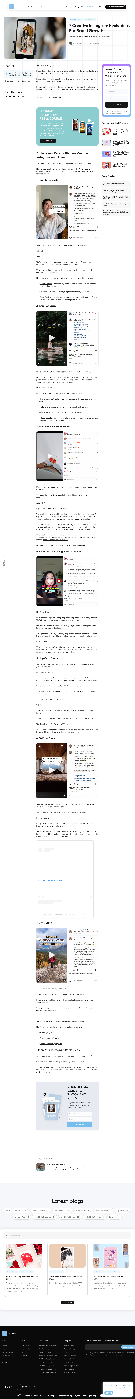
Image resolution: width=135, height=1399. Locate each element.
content (84, 487)
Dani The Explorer (47, 297)
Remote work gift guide (49, 1038)
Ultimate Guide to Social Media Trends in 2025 (121, 143)
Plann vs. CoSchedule (71, 1372)
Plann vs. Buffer (69, 1352)
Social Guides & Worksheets (48, 1352)
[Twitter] (10, 97)
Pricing (76, 7)
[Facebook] (6, 97)
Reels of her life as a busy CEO (55, 539)
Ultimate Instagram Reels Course (51, 115)
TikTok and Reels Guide (46, 1359)
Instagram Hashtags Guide (47, 1372)
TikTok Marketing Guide (46, 1366)
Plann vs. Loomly (69, 1362)
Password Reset (26, 1349)
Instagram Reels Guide (46, 1362)
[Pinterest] (14, 97)
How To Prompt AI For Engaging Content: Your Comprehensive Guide (115, 191)
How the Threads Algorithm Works (120, 165)
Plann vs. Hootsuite (70, 1356)
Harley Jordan (46, 283)
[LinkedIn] (18, 97)
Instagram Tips (90, 19)
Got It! (109, 1393)
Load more (67, 1302)
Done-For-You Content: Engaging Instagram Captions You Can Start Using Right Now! (116, 212)
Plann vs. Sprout (69, 1369)
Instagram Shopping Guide (47, 1369)
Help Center (25, 1345)
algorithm (71, 270)
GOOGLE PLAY (30, 1387)
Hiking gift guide (47, 1032)
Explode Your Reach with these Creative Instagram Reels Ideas (20, 74)
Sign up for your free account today (51, 1067)
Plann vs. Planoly (69, 1349)
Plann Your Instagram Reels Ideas (17, 81)
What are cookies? (118, 1388)
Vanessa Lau (41, 647)
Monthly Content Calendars (48, 1345)
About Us (5, 1349)
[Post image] (106, 131)
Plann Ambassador (8, 1352)
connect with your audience (79, 804)
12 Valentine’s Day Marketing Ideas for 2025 (121, 132)
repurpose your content (70, 620)
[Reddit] (23, 97)
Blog (82, 7)
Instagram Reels (87, 71)
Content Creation (76, 19)
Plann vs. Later (69, 1345)
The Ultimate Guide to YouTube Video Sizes (121, 154)
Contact (24, 1356)
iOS (3, 1359)
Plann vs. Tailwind (69, 1359)
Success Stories (7, 1356)
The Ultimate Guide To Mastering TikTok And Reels (116, 198)
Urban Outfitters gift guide (51, 1043)
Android (4, 1362)
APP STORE (11, 1387)
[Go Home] (16, 6)
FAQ (22, 1352)
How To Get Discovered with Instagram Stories (115, 205)
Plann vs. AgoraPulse (71, 1366)
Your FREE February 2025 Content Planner (114, 184)
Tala (42, 291)
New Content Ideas (45, 1349)
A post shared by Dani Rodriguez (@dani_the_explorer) (65, 914)
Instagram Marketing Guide (48, 1356)
